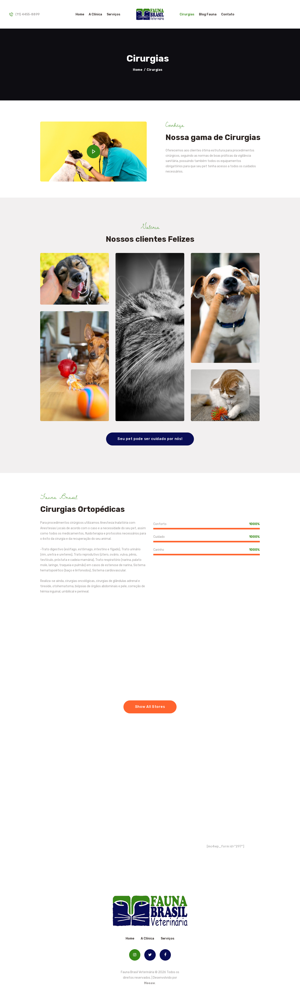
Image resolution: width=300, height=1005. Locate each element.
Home (137, 70)
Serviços (167, 938)
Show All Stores (150, 707)
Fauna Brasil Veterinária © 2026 (143, 972)
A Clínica (147, 938)
